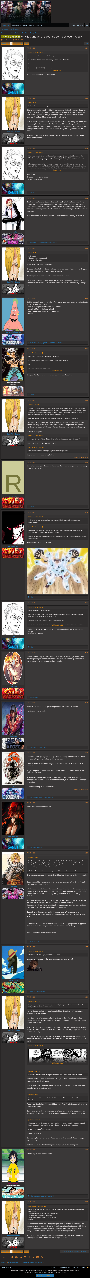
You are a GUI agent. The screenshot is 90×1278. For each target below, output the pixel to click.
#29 (86, 462)
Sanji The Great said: (34, 52)
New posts (4, 29)
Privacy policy (76, 1267)
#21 (86, 48)
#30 (86, 512)
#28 (86, 400)
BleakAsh (13, 886)
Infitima (13, 686)
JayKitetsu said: (33, 1001)
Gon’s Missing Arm (13, 332)
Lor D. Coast (13, 980)
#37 (86, 947)
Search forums (14, 29)
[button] (21, 25)
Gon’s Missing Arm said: (36, 1206)
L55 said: (31, 103)
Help (83, 1267)
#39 (86, 1150)
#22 (86, 98)
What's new (27, 25)
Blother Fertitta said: (35, 447)
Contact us (54, 1267)
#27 (86, 348)
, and (41, 797)
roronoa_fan (13, 546)
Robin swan (13, 496)
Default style (7, 1267)
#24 (86, 198)
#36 (86, 853)
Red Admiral (13, 836)
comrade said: (33, 405)
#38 (86, 997)
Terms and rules (65, 1267)
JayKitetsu (13, 786)
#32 (86, 653)
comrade (13, 232)
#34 (86, 753)
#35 (86, 803)
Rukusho (13, 736)
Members (39, 25)
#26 (86, 298)
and (38, 747)
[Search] (87, 25)
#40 (86, 1202)
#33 (86, 703)
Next (26, 44)
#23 (86, 148)
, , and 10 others (43, 243)
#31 (86, 603)
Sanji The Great (7, 40)
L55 (13, 82)
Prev (4, 44)
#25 (86, 248)
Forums (6, 25)
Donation (15, 25)
